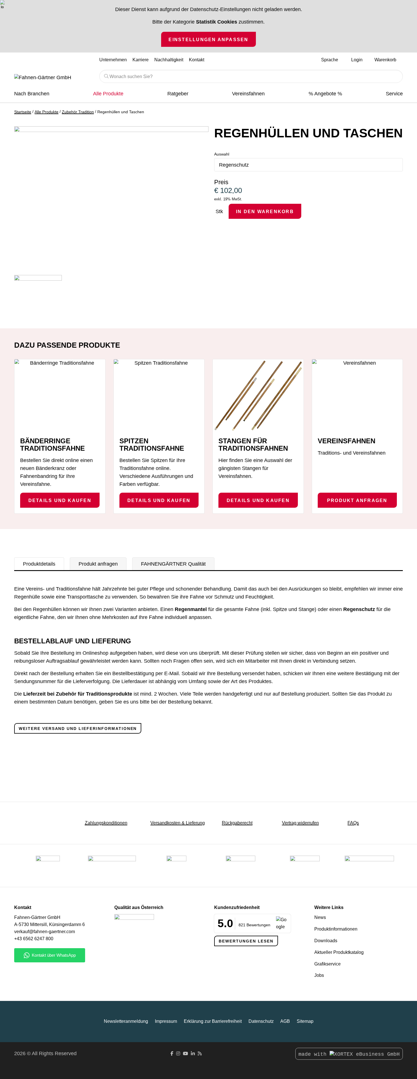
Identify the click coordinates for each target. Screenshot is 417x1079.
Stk (219, 211)
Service (394, 93)
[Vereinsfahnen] (357, 395)
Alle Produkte (108, 93)
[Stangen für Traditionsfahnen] (258, 395)
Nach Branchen (31, 93)
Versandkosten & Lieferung (177, 822)
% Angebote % (325, 93)
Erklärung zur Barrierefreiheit (213, 1021)
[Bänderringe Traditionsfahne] (59, 393)
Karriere (140, 59)
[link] (305, 866)
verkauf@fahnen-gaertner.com (44, 931)
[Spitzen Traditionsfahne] (159, 393)
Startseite (22, 112)
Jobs (319, 975)
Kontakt (196, 59)
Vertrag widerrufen (300, 822)
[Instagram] (178, 1053)
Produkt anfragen (357, 500)
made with (314, 1054)
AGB (285, 1021)
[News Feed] (200, 1053)
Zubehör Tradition (78, 112)
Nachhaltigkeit (168, 59)
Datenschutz (261, 1021)
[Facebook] (171, 1053)
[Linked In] (193, 1053)
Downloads (325, 940)
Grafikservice (327, 964)
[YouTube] (185, 1053)
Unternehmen (113, 59)
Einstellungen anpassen (208, 39)
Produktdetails (39, 564)
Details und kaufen (59, 500)
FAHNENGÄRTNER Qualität (173, 564)
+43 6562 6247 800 (33, 938)
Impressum (166, 1021)
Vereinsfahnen (248, 93)
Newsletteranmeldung (126, 1021)
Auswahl (221, 154)
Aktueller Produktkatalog (339, 952)
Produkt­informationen (335, 929)
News (320, 917)
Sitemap (305, 1021)
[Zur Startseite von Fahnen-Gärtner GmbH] (52, 77)
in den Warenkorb (265, 211)
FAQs (353, 822)
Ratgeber (177, 93)
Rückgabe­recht (237, 822)
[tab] (39, 563)
